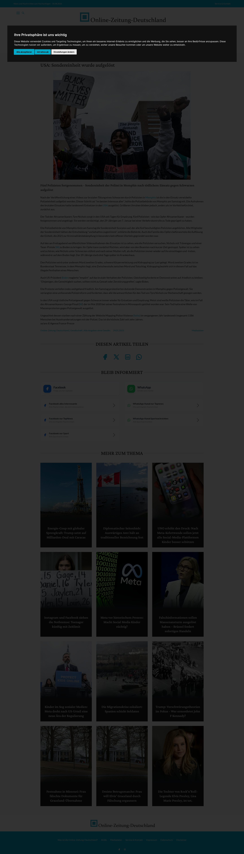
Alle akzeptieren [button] (24, 52)
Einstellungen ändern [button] (64, 52)
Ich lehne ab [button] (43, 52)
